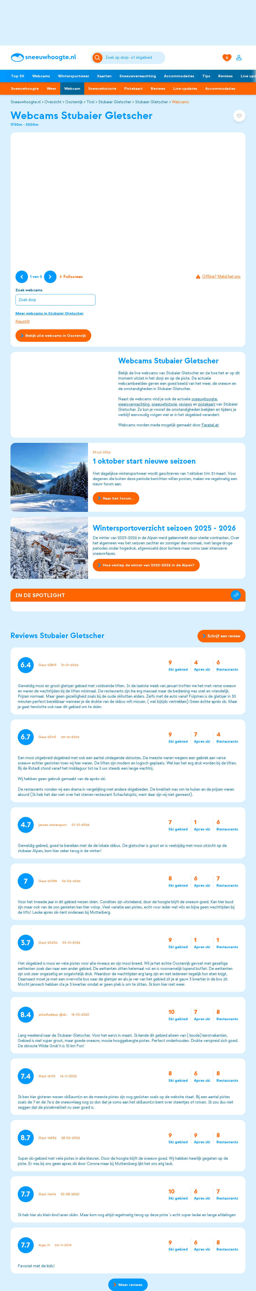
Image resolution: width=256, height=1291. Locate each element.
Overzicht (53, 102)
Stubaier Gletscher (114, 102)
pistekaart (206, 404)
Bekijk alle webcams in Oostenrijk (56, 335)
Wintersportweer (73, 76)
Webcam (72, 88)
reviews (185, 404)
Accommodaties (179, 76)
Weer (51, 88)
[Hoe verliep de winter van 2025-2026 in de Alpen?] (49, 548)
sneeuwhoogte (204, 399)
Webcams (41, 76)
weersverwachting (134, 404)
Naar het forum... (118, 498)
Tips (206, 76)
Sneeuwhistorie (102, 88)
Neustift (23, 321)
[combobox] (135, 58)
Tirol (90, 102)
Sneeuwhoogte (25, 88)
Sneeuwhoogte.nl (25, 102)
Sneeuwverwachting (138, 76)
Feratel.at (210, 425)
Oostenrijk (74, 102)
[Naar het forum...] (49, 477)
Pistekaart (133, 88)
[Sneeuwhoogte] (48, 57)
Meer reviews (130, 1284)
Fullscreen (73, 276)
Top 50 (17, 76)
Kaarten (104, 76)
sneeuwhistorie (164, 404)
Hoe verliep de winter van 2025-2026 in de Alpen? (148, 565)
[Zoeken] (135, 58)
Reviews (225, 76)
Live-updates (185, 88)
